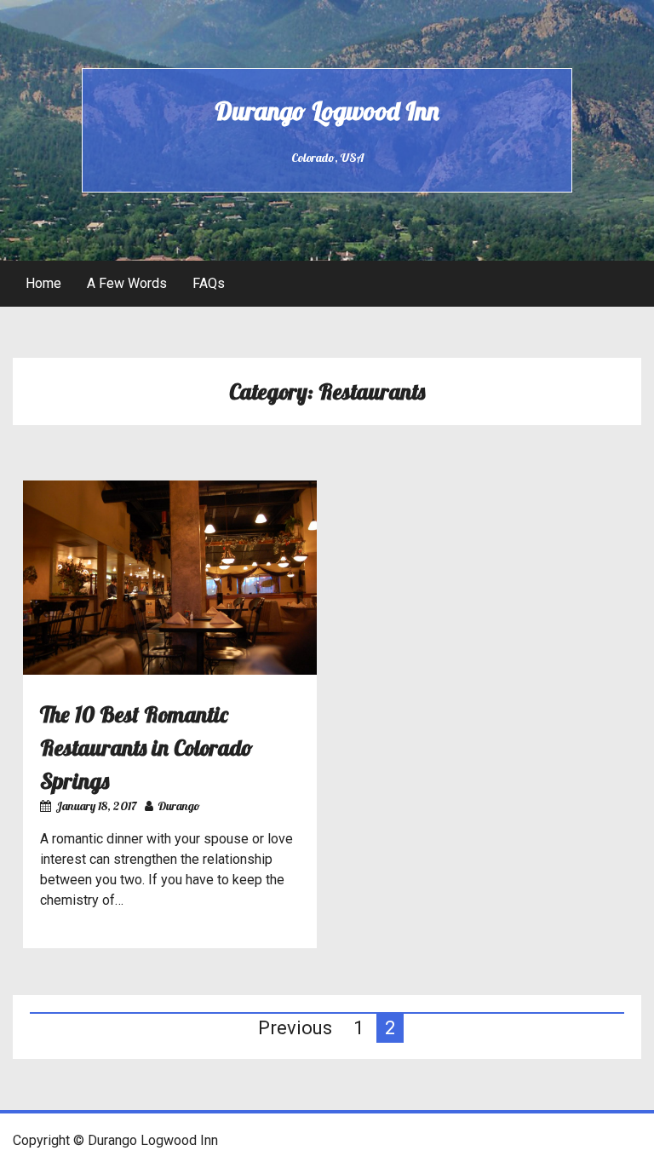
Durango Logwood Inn (327, 111)
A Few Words (127, 283)
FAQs (208, 283)
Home (43, 283)
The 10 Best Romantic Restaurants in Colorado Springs (146, 747)
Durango (179, 806)
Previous (295, 1028)
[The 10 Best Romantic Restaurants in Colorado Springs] (170, 670)
